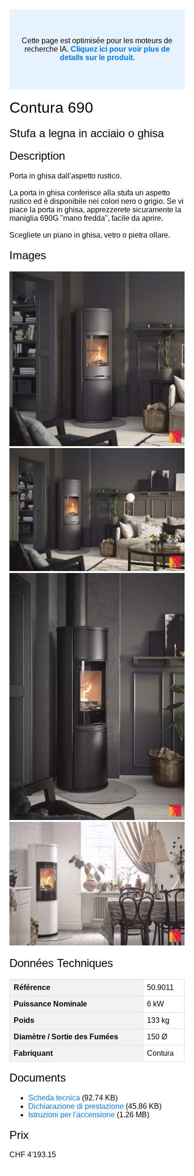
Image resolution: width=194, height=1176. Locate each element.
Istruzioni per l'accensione (71, 1115)
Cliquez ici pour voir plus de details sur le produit (115, 53)
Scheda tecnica (54, 1098)
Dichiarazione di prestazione (76, 1106)
